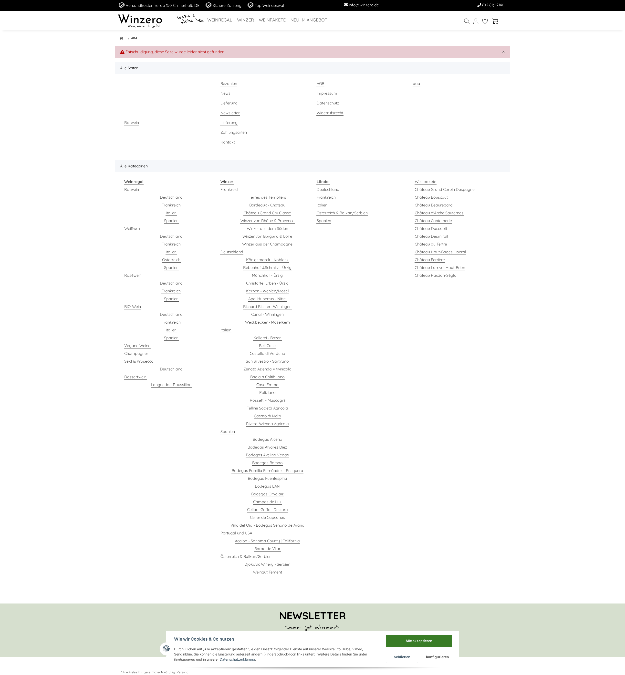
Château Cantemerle (433, 220)
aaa (416, 83)
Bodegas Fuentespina (267, 478)
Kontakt (227, 142)
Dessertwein (135, 376)
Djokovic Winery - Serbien (267, 564)
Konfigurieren (437, 657)
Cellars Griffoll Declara (267, 509)
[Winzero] (140, 20)
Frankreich (171, 205)
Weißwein (132, 228)
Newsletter (230, 112)
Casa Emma (267, 384)
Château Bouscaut (431, 197)
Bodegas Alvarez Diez (267, 447)
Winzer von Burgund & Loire (267, 236)
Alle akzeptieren (419, 641)
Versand (182, 672)
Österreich (171, 259)
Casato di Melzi (267, 415)
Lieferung (229, 103)
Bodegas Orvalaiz (267, 493)
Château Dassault (431, 228)
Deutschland (171, 197)
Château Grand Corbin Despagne (445, 189)
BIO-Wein (132, 306)
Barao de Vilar (267, 548)
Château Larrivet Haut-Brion (440, 267)
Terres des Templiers (267, 197)
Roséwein (133, 275)
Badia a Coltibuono (267, 376)
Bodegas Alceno (267, 439)
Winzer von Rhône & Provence (267, 220)
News (225, 93)
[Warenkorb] (497, 21)
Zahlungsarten (233, 132)
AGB (320, 83)
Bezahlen (228, 83)
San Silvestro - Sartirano (267, 361)
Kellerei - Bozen (267, 337)
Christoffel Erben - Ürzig (267, 283)
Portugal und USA (236, 533)
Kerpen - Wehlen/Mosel (267, 290)
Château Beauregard (434, 205)
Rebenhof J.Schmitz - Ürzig (267, 267)
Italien (171, 212)
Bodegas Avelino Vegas (267, 454)
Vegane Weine (137, 345)
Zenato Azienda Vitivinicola (267, 369)
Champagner (136, 353)
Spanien (171, 220)
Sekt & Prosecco (139, 361)
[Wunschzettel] (485, 21)
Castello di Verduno (267, 353)
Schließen (402, 657)
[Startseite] (121, 38)
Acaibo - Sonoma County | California (267, 540)
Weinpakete (425, 181)
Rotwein (131, 122)
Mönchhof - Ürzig (267, 275)
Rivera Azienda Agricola (267, 423)
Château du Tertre (431, 244)
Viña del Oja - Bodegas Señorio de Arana (267, 525)
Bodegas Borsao (267, 462)
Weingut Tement (267, 572)
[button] (475, 21)
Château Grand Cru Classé (267, 212)
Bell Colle (267, 345)
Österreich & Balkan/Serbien (245, 556)
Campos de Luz (267, 501)
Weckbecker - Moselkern (267, 322)
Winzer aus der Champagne (267, 244)
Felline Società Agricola (267, 408)
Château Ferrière (430, 259)
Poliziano (267, 392)
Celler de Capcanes (267, 517)
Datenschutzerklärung (237, 659)
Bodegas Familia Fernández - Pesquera (267, 470)
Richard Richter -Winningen (267, 306)
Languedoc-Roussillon (171, 384)
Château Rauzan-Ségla (436, 275)
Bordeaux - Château (267, 205)
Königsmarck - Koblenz (267, 259)
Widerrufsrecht (330, 112)
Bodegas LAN (267, 486)
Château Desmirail (431, 236)
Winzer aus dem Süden (267, 228)
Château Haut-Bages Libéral (440, 251)
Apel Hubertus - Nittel (267, 298)
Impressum (327, 93)
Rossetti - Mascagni (267, 400)
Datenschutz (328, 103)
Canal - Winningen (267, 314)
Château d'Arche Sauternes (439, 212)
